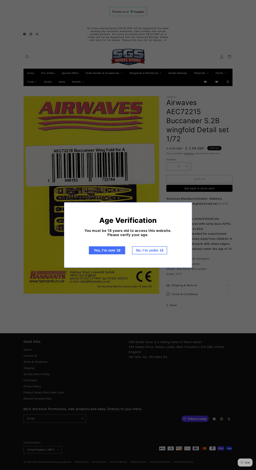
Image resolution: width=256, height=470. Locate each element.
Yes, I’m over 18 (107, 250)
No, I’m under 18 (149, 250)
